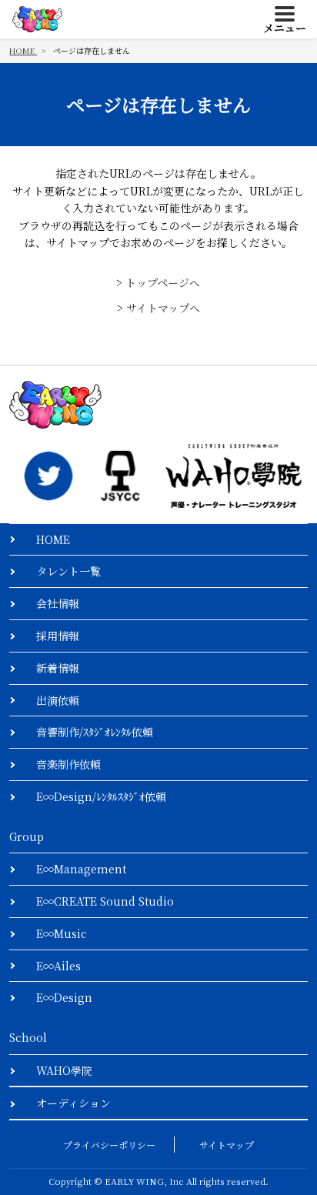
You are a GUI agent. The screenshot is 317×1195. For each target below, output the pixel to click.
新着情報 (57, 668)
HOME (53, 539)
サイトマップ (226, 1144)
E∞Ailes (58, 965)
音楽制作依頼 (68, 764)
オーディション (73, 1102)
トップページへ (162, 282)
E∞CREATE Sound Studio (105, 901)
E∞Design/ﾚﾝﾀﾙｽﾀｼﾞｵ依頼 (101, 796)
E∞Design (64, 997)
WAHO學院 (64, 1070)
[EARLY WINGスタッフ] (48, 475)
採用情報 (57, 635)
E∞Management (81, 868)
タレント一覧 (68, 571)
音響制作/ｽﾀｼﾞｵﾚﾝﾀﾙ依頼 (94, 731)
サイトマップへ (163, 307)
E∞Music (61, 933)
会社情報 (57, 603)
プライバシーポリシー (109, 1144)
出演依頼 (57, 700)
